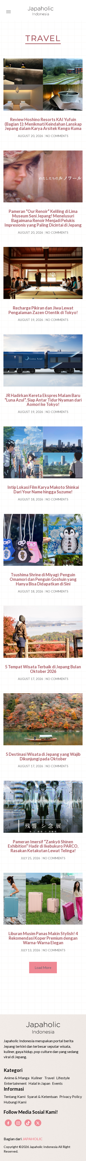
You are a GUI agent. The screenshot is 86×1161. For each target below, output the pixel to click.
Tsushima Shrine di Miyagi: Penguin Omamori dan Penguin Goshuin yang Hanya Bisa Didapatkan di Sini (43, 579)
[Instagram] (18, 1122)
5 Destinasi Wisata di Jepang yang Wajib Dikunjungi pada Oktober (43, 756)
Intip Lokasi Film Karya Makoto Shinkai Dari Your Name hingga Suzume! (43, 489)
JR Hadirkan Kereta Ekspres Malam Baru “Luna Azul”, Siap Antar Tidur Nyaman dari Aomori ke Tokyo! (43, 400)
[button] (43, 967)
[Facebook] (8, 1122)
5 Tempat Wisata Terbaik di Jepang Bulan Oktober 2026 (43, 669)
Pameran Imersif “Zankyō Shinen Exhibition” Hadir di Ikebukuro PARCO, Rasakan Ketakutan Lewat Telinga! (43, 846)
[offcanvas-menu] (8, 11)
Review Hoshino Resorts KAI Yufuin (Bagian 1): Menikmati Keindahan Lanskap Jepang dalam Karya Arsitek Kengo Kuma (43, 124)
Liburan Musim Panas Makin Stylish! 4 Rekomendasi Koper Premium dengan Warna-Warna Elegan (43, 938)
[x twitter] (37, 1122)
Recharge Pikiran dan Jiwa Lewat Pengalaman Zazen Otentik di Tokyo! (43, 310)
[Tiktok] (28, 1122)
